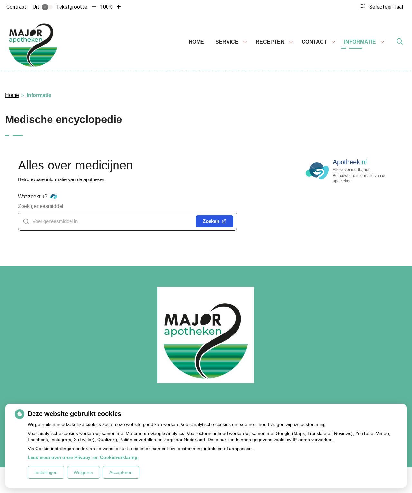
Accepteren (121, 472)
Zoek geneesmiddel (40, 206)
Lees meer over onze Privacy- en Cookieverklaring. (83, 457)
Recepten (270, 41)
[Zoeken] (400, 42)
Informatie (360, 41)
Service (227, 41)
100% (106, 7)
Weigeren (83, 472)
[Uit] (47, 7)
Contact (314, 41)
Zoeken (211, 221)
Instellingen (46, 472)
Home (196, 41)
